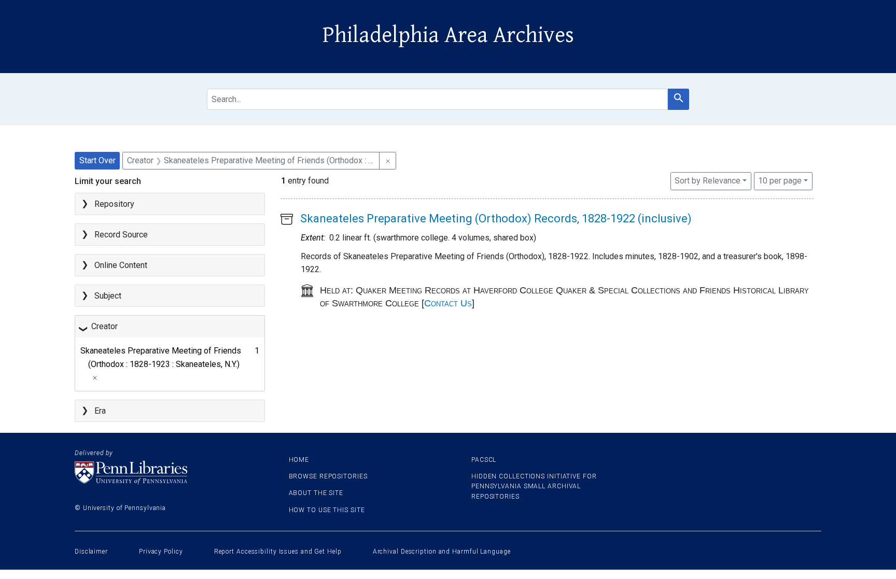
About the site (316, 493)
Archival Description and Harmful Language (442, 551)
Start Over (97, 160)
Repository (114, 204)
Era (100, 411)
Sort (707, 181)
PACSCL (483, 459)
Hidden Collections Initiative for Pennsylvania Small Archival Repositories (534, 486)
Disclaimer (91, 551)
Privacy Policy (161, 551)
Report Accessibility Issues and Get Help (278, 551)
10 (780, 180)
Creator (104, 326)
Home (299, 459)
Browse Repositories (328, 476)
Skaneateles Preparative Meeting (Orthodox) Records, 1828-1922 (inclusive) (496, 218)
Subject (107, 296)
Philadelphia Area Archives (448, 35)
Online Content (120, 265)
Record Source (121, 234)
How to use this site (327, 510)
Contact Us (448, 303)
